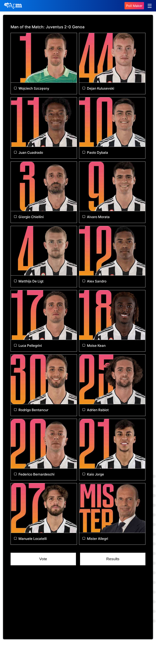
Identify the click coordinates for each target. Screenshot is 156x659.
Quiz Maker (80, 650)
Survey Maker (106, 650)
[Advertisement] (78, 603)
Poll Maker (134, 6)
